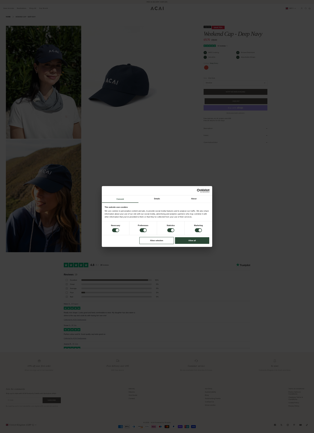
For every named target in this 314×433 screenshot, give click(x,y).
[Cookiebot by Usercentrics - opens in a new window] (198, 190)
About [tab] (193, 199)
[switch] (143, 230)
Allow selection (156, 240)
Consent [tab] (120, 199)
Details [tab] (157, 199)
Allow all (192, 240)
